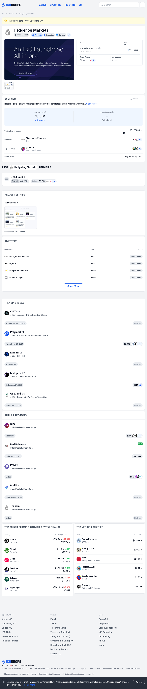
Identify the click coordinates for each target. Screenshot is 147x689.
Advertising (104, 636)
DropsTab (103, 619)
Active (43, 5)
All (3, 14)
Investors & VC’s (10, 636)
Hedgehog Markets (26, 14)
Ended (11, 14)
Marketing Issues (59, 649)
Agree (139, 682)
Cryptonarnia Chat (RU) (62, 640)
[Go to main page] (11, 5)
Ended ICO (7, 628)
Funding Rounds (10, 640)
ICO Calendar (105, 632)
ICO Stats (6, 632)
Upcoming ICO (9, 623)
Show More (73, 286)
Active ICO (7, 619)
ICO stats (70, 5)
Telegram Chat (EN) (60, 632)
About (102, 640)
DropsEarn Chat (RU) (60, 645)
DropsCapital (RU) (108, 628)
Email (53, 619)
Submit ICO (55, 653)
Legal (101, 645)
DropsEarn (104, 623)
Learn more (29, 685)
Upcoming (55, 5)
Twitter (53, 623)
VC (80, 5)
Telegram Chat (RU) (60, 636)
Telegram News (58, 628)
